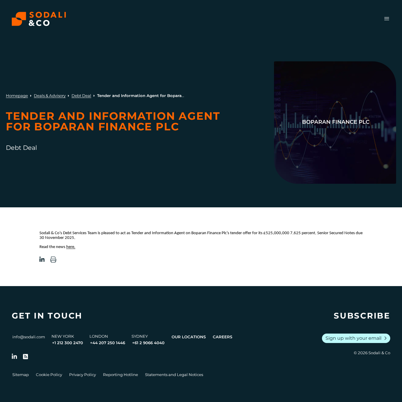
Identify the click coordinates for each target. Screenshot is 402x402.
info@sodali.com (28, 336)
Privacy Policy (82, 374)
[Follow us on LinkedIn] (14, 357)
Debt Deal (81, 95)
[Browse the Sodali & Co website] (39, 19)
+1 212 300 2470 (67, 342)
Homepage (17, 95)
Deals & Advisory (50, 95)
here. (70, 247)
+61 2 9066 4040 (148, 342)
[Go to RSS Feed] (25, 357)
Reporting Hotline (120, 374)
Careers (222, 336)
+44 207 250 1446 (107, 342)
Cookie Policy (49, 374)
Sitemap (20, 374)
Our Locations (189, 336)
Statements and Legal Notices (174, 374)
